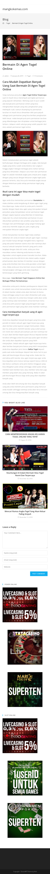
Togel (29, 76)
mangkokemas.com (15, 9)
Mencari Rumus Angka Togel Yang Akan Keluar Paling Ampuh (25, 512)
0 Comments (39, 76)
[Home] (3, 23)
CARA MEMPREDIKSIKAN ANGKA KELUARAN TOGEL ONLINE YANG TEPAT (25, 435)
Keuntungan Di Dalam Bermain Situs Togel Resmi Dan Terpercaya (25, 474)
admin (7, 76)
